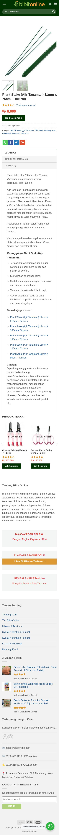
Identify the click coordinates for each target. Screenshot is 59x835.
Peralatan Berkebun (20, 133)
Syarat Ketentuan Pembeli (16, 632)
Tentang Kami (9, 614)
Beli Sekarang (13, 118)
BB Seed (39, 130)
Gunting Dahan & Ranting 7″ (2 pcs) (14, 451)
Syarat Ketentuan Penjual (16, 638)
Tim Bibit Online (10, 620)
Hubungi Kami (10, 649)
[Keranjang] (55, 3)
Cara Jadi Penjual (12, 643)
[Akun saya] (50, 3)
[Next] (56, 450)
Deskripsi (10, 153)
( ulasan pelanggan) (26, 105)
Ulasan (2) (10, 165)
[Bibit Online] (29, 4)
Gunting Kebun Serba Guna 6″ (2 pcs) (41, 451)
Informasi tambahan (16, 159)
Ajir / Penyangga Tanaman (22, 130)
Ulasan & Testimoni (12, 626)
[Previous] (2, 450)
